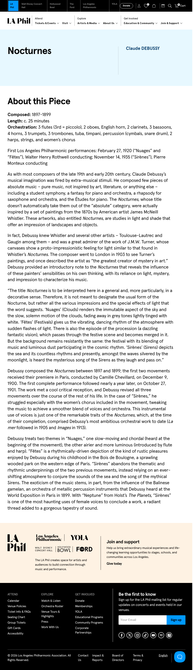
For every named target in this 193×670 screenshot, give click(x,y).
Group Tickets (17, 622)
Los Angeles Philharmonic (89, 6)
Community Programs (89, 622)
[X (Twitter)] (129, 635)
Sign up (176, 620)
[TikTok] (145, 635)
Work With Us (50, 627)
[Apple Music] (169, 635)
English (163, 655)
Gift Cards (14, 628)
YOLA (114, 4)
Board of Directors (118, 658)
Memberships (84, 606)
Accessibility (15, 633)
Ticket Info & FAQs (19, 611)
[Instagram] (137, 635)
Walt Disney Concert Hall (31, 6)
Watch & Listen (51, 600)
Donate (126, 6)
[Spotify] (161, 635)
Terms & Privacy (138, 658)
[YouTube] (153, 635)
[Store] (154, 6)
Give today (114, 563)
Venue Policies (17, 606)
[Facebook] (122, 635)
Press (44, 621)
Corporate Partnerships (83, 630)
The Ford (72, 6)
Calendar (13, 600)
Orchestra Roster (52, 606)
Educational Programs (89, 617)
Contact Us (83, 658)
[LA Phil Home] (19, 21)
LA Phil (12, 6)
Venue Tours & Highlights (50, 614)
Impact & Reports (98, 658)
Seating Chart (16, 617)
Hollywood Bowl (55, 6)
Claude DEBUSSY (143, 48)
